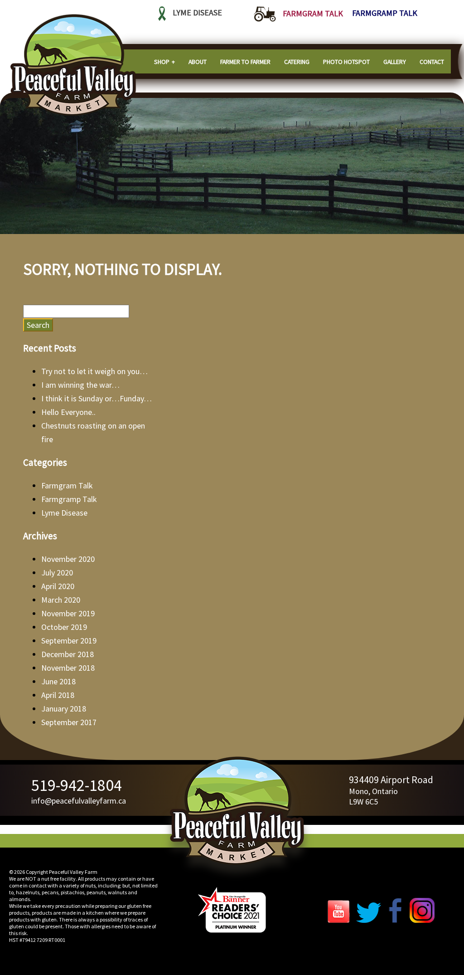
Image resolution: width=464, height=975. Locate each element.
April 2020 (57, 586)
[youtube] (340, 920)
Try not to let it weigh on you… (94, 371)
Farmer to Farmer (245, 62)
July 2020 (57, 572)
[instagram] (422, 920)
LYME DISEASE (197, 13)
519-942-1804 (76, 785)
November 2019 (68, 613)
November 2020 (68, 559)
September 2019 (69, 640)
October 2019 (64, 627)
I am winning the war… (80, 385)
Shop (161, 62)
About (197, 62)
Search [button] (38, 325)
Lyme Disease (64, 512)
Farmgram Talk (67, 485)
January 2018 (63, 708)
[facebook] (395, 920)
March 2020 (60, 600)
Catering (296, 62)
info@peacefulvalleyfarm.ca (78, 800)
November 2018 (68, 668)
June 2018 (58, 681)
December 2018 (67, 654)
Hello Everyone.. (68, 412)
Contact (432, 62)
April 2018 (57, 695)
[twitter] (368, 920)
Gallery (394, 62)
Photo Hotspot (346, 62)
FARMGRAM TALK (313, 13)
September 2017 (69, 722)
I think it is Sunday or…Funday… (96, 398)
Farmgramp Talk (69, 499)
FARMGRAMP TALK (384, 13)
